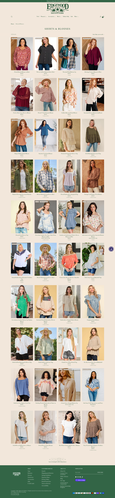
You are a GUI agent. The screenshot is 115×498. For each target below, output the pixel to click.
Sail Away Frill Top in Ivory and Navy (93, 403)
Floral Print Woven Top (22, 235)
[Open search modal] (11, 16)
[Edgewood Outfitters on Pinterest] (80, 477)
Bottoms (30, 473)
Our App (62, 480)
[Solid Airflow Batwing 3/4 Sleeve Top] (22, 343)
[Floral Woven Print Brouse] (46, 427)
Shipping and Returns (47, 473)
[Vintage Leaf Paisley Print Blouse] (93, 176)
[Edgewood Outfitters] (57, 8)
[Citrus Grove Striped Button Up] (69, 384)
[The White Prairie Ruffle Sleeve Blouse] (69, 427)
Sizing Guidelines (46, 475)
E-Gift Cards (31, 483)
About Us (62, 471)
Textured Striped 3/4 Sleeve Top (69, 153)
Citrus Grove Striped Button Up (69, 403)
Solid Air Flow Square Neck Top (22, 403)
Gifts (29, 481)
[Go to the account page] (100, 16)
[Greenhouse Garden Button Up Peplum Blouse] (22, 301)
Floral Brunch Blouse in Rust (22, 72)
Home (12, 24)
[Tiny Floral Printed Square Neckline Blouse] (93, 427)
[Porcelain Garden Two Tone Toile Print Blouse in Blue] (46, 216)
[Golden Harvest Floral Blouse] (69, 94)
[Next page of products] (65, 459)
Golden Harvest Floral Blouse (69, 113)
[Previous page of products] (50, 459)
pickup (53, 1)
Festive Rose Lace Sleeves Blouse (22, 113)
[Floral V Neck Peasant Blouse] (46, 94)
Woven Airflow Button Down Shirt (46, 72)
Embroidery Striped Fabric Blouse (69, 320)
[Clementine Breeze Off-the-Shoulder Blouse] (69, 259)
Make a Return (64, 476)
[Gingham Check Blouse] (93, 301)
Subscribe (100, 472)
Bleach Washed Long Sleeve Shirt (45, 194)
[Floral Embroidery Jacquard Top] (69, 176)
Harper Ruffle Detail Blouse (22, 153)
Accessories (31, 479)
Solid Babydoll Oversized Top (93, 153)
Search (43, 471)
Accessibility (45, 485)
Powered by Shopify (15, 494)
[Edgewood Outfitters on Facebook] (76, 477)
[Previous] (41, 1)
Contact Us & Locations (63, 474)
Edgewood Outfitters (23, 490)
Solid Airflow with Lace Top (45, 362)
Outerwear (30, 477)
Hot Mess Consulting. (21, 492)
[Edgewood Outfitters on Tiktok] (82, 477)
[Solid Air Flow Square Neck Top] (22, 384)
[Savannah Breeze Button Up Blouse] (93, 94)
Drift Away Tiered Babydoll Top (93, 277)
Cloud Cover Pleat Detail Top (69, 362)
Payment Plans (46, 477)
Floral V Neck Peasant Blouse (45, 113)
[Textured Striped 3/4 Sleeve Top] (69, 135)
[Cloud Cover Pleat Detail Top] (69, 343)
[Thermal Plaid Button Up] (69, 53)
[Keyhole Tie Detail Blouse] (46, 135)
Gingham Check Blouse (93, 320)
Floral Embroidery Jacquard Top (69, 194)
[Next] (73, 1)
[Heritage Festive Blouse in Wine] (93, 53)
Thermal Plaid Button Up (69, 72)
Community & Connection (64, 483)
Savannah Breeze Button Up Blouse (93, 113)
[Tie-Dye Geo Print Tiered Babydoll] (93, 343)
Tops (29, 471)
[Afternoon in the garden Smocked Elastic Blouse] (93, 216)
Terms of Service (46, 483)
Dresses (30, 475)
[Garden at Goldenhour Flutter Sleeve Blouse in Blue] (69, 216)
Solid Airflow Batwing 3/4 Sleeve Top (22, 362)
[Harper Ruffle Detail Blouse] (22, 135)
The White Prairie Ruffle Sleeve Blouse (69, 445)
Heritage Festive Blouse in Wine (93, 72)
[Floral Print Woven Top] (22, 216)
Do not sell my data (15, 493)
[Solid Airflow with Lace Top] (46, 343)
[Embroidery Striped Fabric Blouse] (69, 301)
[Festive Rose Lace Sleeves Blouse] (22, 94)
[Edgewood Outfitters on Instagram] (78, 477)
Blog (61, 478)
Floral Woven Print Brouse (46, 445)
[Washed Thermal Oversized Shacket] (22, 176)
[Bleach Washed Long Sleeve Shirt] (46, 176)
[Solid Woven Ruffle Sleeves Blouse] (22, 427)
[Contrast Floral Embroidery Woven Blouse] (46, 301)
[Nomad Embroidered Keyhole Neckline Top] (22, 259)
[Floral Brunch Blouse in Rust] (22, 53)
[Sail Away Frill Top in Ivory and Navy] (93, 384)
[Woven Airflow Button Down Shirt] (46, 53)
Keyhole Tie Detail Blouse (46, 153)
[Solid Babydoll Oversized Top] (93, 135)
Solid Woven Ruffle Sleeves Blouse (22, 445)
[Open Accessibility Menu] (111, 249)
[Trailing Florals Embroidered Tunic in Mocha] (46, 384)
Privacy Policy (45, 479)
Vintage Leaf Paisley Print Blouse (93, 194)
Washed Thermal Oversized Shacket (22, 194)
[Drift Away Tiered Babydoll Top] (93, 259)
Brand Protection (46, 481)
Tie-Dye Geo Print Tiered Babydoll (93, 362)
